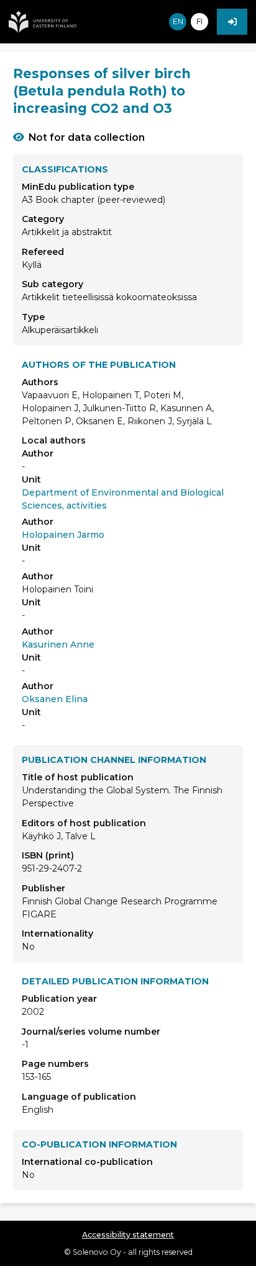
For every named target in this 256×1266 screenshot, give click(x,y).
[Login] (232, 22)
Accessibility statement (128, 1234)
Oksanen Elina (55, 699)
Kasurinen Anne (58, 644)
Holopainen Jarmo (63, 534)
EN (178, 21)
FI (199, 21)
